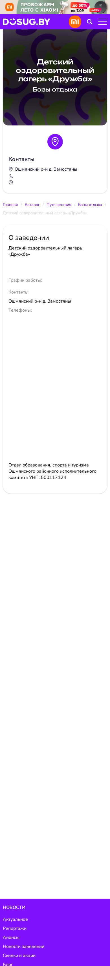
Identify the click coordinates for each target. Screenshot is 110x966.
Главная (10, 204)
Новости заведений (23, 946)
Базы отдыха (90, 204)
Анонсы (11, 937)
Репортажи (15, 928)
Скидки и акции (19, 955)
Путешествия (59, 204)
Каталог (32, 204)
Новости (14, 907)
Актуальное (15, 919)
